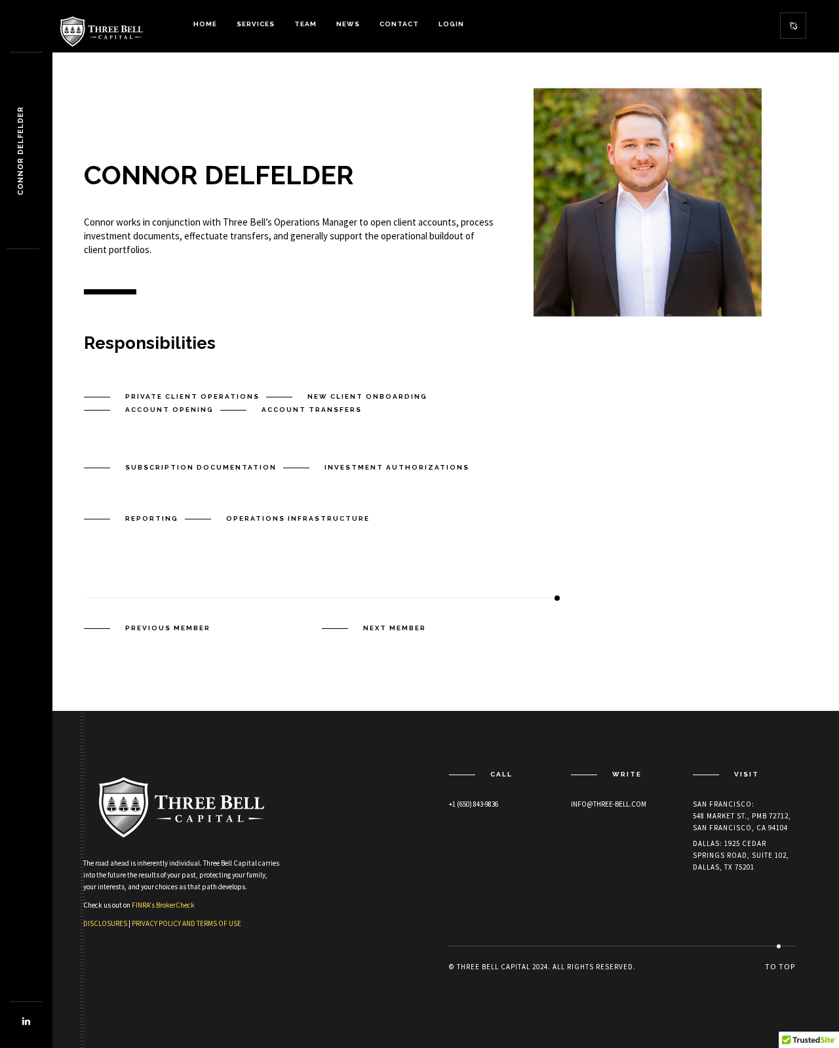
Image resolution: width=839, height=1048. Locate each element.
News (348, 24)
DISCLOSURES (105, 923)
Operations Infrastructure (298, 518)
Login (451, 24)
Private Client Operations (192, 396)
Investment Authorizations (396, 467)
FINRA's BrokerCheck (163, 905)
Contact (399, 24)
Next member (394, 628)
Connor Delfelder (20, 150)
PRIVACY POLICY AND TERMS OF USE (186, 923)
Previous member (167, 628)
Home (205, 24)
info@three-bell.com (608, 804)
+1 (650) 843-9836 (473, 804)
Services (256, 24)
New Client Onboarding (367, 396)
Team (305, 24)
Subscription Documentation (201, 467)
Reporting (151, 518)
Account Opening (169, 409)
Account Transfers (312, 409)
